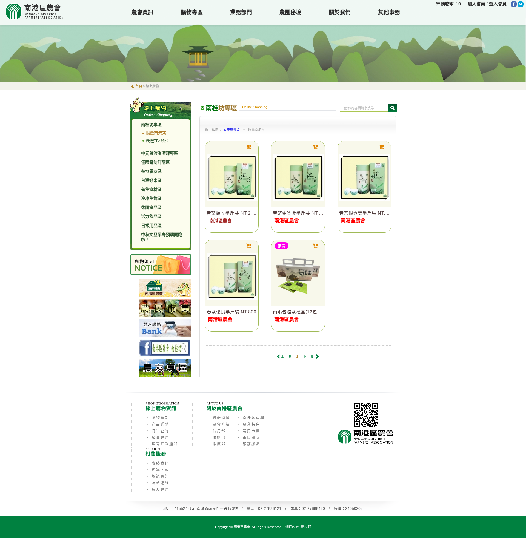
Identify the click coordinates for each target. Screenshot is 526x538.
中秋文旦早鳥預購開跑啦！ (161, 237)
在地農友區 (151, 171)
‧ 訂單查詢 (157, 431)
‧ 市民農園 (248, 437)
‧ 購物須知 (157, 418)
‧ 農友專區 (157, 489)
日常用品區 (151, 225)
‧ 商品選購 (157, 424)
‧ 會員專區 (157, 437)
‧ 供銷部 (216, 437)
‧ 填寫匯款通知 (161, 444)
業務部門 (241, 12)
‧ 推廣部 (216, 444)
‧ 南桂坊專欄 (250, 418)
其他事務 (389, 12)
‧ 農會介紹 (218, 424)
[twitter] (521, 4)
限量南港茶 (156, 133)
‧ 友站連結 (157, 483)
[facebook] (514, 4)
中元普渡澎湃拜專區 (159, 153)
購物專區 (192, 12)
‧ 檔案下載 (157, 470)
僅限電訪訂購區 (155, 162)
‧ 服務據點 (248, 444)
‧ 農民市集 (248, 431)
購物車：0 (450, 4)
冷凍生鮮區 (151, 198)
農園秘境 (290, 12)
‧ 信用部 (216, 431)
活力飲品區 (151, 216)
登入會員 (498, 4)
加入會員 (476, 4)
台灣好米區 (151, 180)
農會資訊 (142, 12)
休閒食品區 (151, 207)
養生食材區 (151, 189)
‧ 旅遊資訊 (157, 476)
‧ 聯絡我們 (157, 463)
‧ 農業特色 (248, 424)
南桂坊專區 (151, 124)
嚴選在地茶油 (158, 140)
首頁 (139, 86)
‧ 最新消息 (218, 418)
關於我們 (340, 12)
